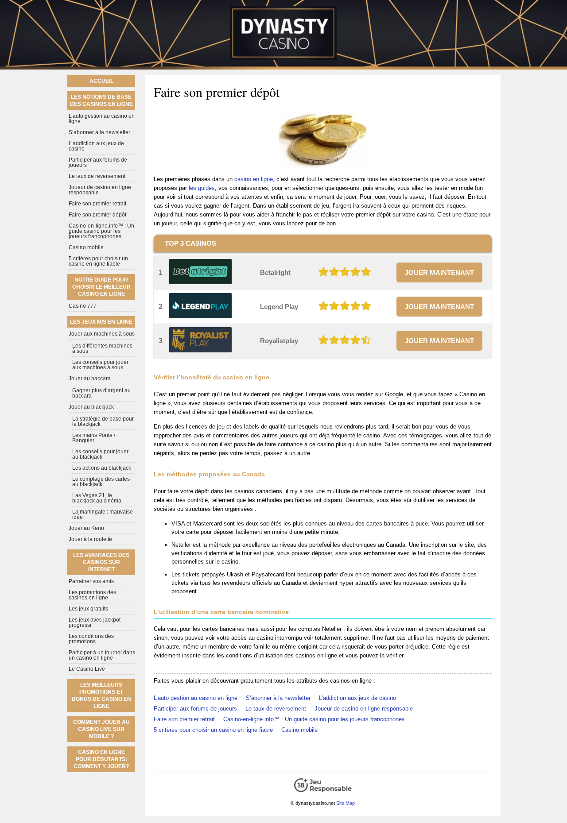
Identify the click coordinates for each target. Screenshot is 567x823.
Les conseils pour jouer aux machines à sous (100, 365)
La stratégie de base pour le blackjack (103, 421)
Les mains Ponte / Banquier (93, 438)
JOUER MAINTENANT (439, 272)
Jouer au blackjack (91, 407)
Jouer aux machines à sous (102, 334)
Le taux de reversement (275, 708)
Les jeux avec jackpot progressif (94, 622)
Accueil (101, 81)
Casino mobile (299, 729)
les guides (202, 188)
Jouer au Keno (86, 528)
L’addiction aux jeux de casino (357, 698)
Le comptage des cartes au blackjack (101, 481)
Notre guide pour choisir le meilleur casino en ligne (101, 287)
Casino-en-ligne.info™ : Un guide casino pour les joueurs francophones (314, 719)
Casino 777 (83, 306)
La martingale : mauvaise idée (102, 514)
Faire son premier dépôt (97, 215)
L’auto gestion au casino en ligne (195, 698)
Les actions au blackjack (101, 468)
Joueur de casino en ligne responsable (364, 708)
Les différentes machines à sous (102, 348)
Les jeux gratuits (88, 609)
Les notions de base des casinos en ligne (101, 100)
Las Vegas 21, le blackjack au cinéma (96, 498)
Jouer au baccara (90, 378)
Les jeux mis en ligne (101, 322)
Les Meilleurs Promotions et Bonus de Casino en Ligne (101, 695)
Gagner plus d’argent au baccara (101, 393)
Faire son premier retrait (184, 719)
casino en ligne (253, 179)
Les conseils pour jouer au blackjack (100, 454)
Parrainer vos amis (91, 581)
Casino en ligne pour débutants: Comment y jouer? (101, 759)
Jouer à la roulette (90, 539)
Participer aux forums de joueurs (195, 708)
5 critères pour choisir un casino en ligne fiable (213, 729)
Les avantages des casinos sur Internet (101, 562)
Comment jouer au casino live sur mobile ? (101, 729)
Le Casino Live (87, 669)
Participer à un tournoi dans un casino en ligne (102, 655)
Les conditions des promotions (91, 639)
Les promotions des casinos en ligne (92, 595)
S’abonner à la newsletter (278, 698)
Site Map (345, 803)
